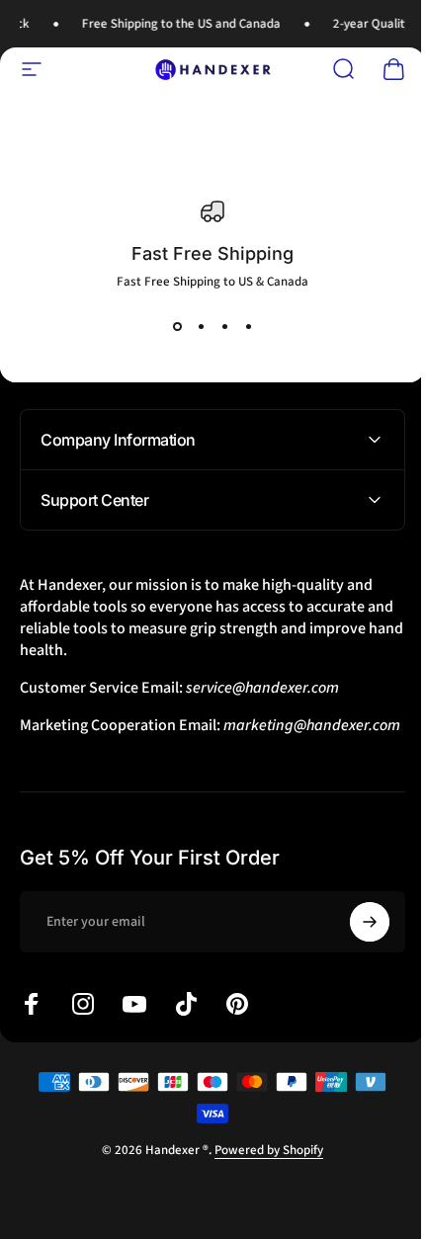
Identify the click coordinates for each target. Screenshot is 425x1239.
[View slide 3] (224, 326)
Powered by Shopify (262, 1172)
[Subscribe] (355, 943)
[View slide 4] (248, 326)
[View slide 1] (177, 326)
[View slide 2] (200, 326)
